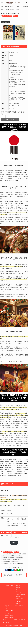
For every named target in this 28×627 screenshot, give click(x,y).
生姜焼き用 (7, 613)
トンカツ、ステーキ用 (9, 610)
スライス (6, 612)
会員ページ (23, 619)
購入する (14, 542)
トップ (4, 585)
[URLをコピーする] (21, 570)
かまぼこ (17, 589)
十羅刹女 (3, 555)
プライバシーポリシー (7, 622)
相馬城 (8, 559)
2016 (4, 553)
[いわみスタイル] (14, 2)
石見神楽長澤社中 (5, 563)
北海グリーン (18, 603)
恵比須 (20, 555)
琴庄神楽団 (4, 559)
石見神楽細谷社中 (14, 561)
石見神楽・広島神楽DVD (7, 15)
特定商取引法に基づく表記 (8, 620)
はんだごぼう (18, 592)
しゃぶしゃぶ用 (7, 608)
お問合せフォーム (17, 619)
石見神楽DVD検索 (19, 598)
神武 (11, 563)
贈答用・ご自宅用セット (10, 585)
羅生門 (14, 563)
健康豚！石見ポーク (8, 605)
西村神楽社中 (20, 563)
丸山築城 (14, 553)
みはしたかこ (18, 599)
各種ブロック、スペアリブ (9, 615)
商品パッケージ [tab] (5, 22)
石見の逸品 (18, 585)
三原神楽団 (8, 553)
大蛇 (7, 555)
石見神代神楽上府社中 (15, 559)
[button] (6, 570)
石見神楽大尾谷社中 (6, 561)
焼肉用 (6, 606)
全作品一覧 (18, 596)
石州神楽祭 (15, 15)
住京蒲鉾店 (18, 587)
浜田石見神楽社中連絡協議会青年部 (15, 557)
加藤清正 (24, 553)
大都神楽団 (12, 555)
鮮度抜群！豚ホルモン (19, 605)
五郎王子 (19, 553)
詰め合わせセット (19, 591)
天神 (16, 555)
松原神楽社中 (4, 557)
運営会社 (4, 619)
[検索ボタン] (26, 2)
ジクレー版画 (18, 601)
